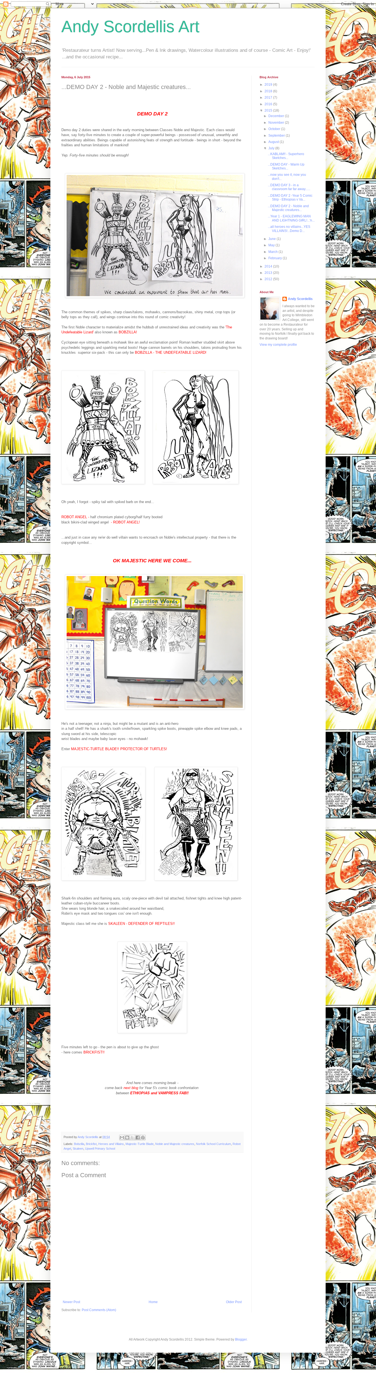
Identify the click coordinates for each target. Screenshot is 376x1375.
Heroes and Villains (111, 1144)
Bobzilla (79, 1144)
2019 (269, 85)
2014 (269, 266)
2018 (269, 91)
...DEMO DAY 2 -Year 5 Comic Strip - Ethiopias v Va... (290, 197)
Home (153, 1302)
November (276, 123)
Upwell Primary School (100, 1148)
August (274, 142)
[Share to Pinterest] (143, 1137)
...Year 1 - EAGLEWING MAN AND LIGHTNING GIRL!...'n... (291, 218)
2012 (269, 279)
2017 (269, 97)
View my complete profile (278, 345)
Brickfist (91, 1144)
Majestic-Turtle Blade (140, 1144)
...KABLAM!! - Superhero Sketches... (286, 156)
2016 (269, 104)
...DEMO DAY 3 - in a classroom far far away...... (289, 187)
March (273, 252)
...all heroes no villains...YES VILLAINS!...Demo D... (289, 229)
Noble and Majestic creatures (174, 1144)
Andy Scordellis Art (130, 26)
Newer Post (71, 1302)
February (275, 258)
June (272, 239)
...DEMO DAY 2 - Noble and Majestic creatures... (288, 208)
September (277, 135)
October (274, 129)
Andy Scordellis (300, 299)
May (272, 245)
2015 (269, 110)
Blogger (241, 1339)
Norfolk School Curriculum (213, 1144)
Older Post (234, 1302)
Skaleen (78, 1148)
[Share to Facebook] (137, 1137)
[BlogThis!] (127, 1137)
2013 (269, 273)
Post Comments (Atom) (99, 1310)
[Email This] (122, 1137)
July (271, 148)
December (276, 116)
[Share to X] (132, 1137)
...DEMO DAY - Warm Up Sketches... (286, 166)
